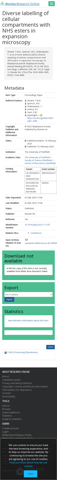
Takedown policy (11, 379)
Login (5, 431)
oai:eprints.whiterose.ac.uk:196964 (41, 243)
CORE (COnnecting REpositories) (22, 352)
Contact (6, 393)
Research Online (22, 4)
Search (6, 405)
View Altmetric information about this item (28, 320)
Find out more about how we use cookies (28, 464)
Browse (6, 409)
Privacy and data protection (17, 383)
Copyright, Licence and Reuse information (25, 386)
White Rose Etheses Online (17, 435)
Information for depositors (17, 389)
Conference (36, 233)
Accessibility (8, 396)
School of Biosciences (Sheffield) (40, 163)
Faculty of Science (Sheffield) (38, 160)
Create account (10, 428)
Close (30, 473)
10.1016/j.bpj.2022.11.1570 (37, 224)
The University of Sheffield (37, 157)
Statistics (7, 415)
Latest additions (11, 412)
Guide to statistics (12, 419)
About (5, 376)
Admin (50, 347)
